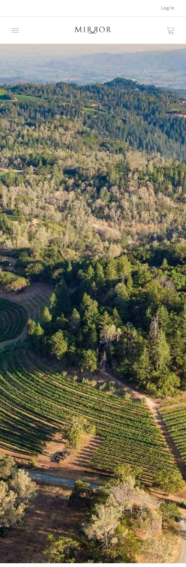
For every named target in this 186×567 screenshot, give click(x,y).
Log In (168, 8)
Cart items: (170, 30)
